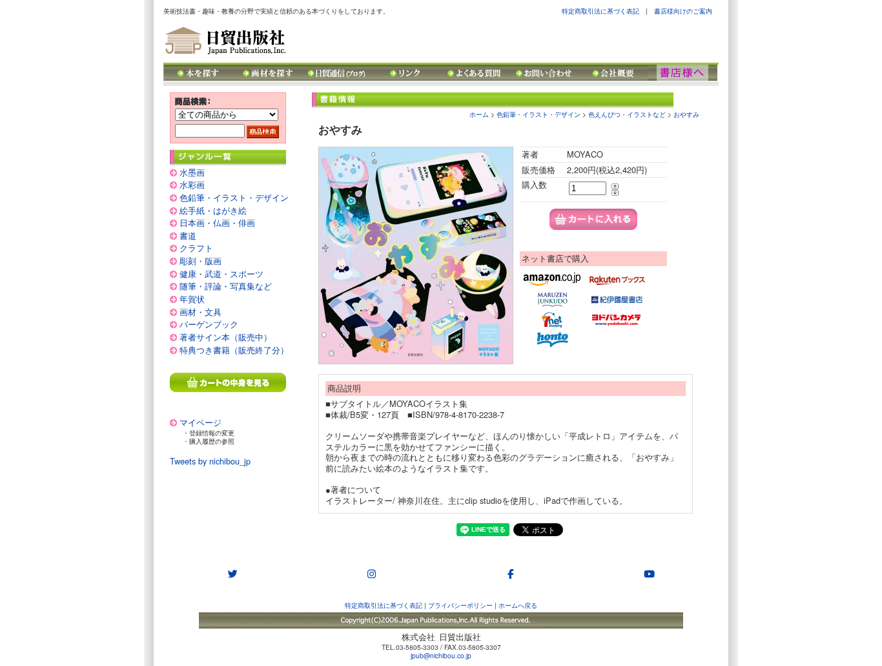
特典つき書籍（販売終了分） (234, 350)
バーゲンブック (208, 324)
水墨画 (192, 172)
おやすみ (686, 114)
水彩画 (192, 184)
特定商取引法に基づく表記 (600, 11)
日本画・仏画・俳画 (217, 222)
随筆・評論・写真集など (225, 286)
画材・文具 (200, 312)
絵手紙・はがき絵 (213, 210)
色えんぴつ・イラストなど (627, 114)
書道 (187, 235)
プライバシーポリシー (460, 605)
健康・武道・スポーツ (221, 273)
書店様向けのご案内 (683, 11)
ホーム (479, 114)
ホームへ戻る (517, 605)
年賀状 (192, 299)
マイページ (200, 422)
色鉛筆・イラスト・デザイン (234, 197)
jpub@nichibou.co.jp (441, 655)
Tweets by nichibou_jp (210, 461)
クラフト (196, 248)
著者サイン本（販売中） (225, 337)
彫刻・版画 (200, 261)
